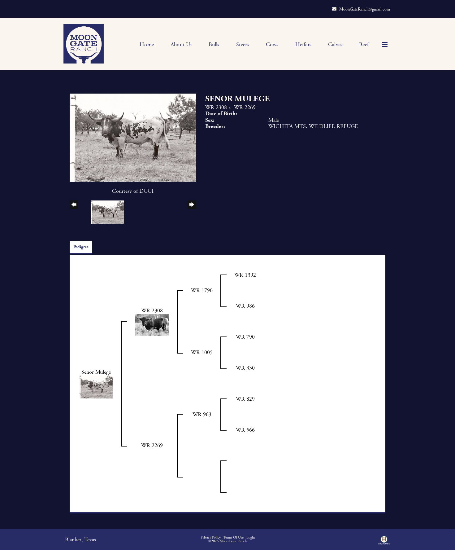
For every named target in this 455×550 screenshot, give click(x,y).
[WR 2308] (152, 324)
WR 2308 (216, 107)
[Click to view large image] (133, 137)
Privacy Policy (211, 537)
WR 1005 (202, 352)
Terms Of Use (233, 537)
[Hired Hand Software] (384, 542)
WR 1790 (202, 290)
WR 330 (245, 368)
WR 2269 (245, 107)
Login (250, 537)
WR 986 (245, 306)
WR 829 (245, 399)
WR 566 (245, 429)
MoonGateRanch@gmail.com (364, 9)
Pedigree (81, 247)
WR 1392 (245, 275)
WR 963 (202, 414)
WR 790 (245, 337)
